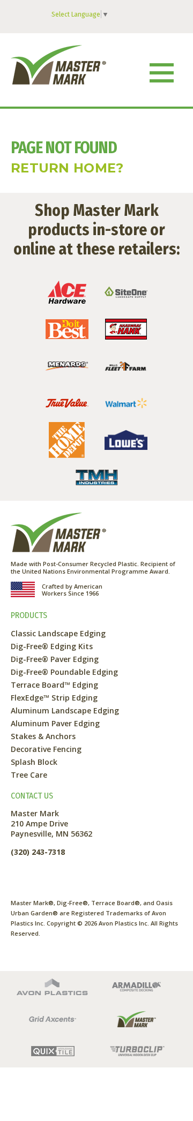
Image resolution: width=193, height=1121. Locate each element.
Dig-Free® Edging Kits (52, 646)
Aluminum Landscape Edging (65, 710)
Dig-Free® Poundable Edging (64, 672)
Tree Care (29, 775)
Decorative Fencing (46, 749)
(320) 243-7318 (38, 852)
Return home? (67, 168)
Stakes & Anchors (43, 736)
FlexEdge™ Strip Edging (54, 698)
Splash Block (34, 762)
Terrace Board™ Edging (54, 685)
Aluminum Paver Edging (55, 723)
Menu (161, 73)
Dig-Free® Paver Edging (55, 659)
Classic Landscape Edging (58, 633)
